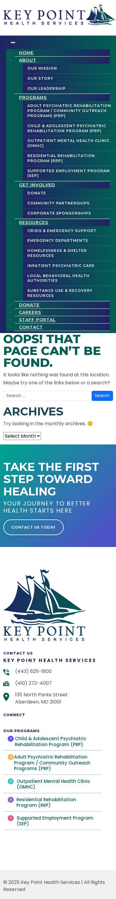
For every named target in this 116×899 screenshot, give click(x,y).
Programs (33, 97)
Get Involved (37, 185)
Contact (31, 327)
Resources (33, 222)
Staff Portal (37, 319)
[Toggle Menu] (13, 43)
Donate (29, 305)
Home (26, 52)
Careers (30, 312)
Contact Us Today (33, 527)
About (27, 60)
